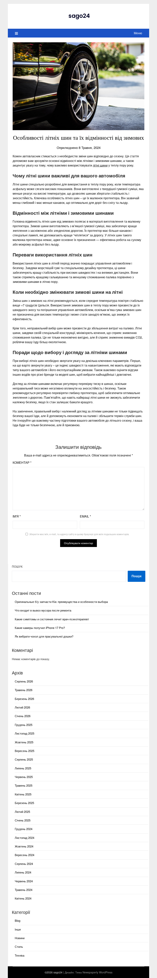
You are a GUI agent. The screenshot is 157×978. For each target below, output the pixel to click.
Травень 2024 (23, 890)
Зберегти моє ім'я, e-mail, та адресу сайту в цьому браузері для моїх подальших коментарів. (79, 534)
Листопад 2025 (24, 733)
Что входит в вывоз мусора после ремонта (43, 610)
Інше (18, 929)
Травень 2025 (23, 785)
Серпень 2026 (24, 681)
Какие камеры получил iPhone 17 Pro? (40, 628)
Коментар (22, 462)
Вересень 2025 (24, 751)
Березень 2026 (24, 699)
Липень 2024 (23, 872)
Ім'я (17, 516)
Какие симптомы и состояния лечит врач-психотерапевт (52, 619)
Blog (17, 920)
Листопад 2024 (24, 838)
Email (85, 516)
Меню (138, 33)
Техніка (19, 955)
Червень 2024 (24, 881)
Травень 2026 (23, 690)
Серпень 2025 (24, 759)
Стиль (19, 947)
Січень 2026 (22, 716)
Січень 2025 (22, 820)
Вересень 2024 (24, 855)
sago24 (79, 16)
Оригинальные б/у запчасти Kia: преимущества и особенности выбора (61, 602)
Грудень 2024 (23, 829)
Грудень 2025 (23, 725)
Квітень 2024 (23, 898)
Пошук (17, 566)
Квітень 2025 (23, 794)
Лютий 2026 (22, 707)
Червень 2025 (24, 777)
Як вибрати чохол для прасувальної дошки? (44, 636)
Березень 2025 (24, 803)
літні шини (100, 165)
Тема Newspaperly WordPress (93, 972)
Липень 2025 (23, 768)
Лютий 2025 (22, 812)
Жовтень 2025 (24, 742)
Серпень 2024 (24, 864)
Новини (20, 938)
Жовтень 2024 (24, 846)
